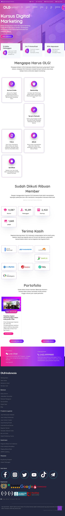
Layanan (28, 7)
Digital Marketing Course (7, 436)
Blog (51, 7)
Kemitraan (57, 7)
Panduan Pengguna (6, 399)
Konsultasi (9, 351)
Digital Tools (4, 404)
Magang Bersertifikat (6, 449)
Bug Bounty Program (6, 459)
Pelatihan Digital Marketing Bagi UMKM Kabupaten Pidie (10, 317)
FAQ (46, 7)
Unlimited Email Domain (7, 425)
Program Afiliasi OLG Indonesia (9, 444)
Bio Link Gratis (4, 433)
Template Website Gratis (7, 430)
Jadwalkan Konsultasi (6, 396)
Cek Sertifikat (4, 401)
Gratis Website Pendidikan (8, 446)
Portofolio (35, 7)
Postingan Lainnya (48, 341)
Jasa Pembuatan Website (7, 414)
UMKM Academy (5, 452)
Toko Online (4, 380)
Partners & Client (5, 383)
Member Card (4, 386)
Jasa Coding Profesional (7, 417)
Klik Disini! (9, 362)
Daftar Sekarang (6, 36)
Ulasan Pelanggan (5, 462)
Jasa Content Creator (6, 420)
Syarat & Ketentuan (48, 510)
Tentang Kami (4, 378)
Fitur (22, 7)
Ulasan (41, 7)
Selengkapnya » (8, 333)
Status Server (4, 393)
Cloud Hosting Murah (6, 422)
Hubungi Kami (42, 351)
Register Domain (5, 428)
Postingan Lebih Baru (16, 341)
